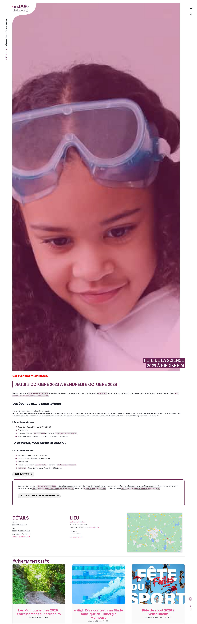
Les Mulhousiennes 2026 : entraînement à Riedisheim (39, 612)
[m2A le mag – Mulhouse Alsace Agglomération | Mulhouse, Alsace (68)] (27, 8)
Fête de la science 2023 (38, 393)
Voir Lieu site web (76, 537)
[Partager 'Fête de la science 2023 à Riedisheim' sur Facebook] (190, 606)
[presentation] (39, 584)
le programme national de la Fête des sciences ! (140, 488)
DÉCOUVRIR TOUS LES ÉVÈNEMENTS (38, 496)
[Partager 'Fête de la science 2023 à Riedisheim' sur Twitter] (191, 609)
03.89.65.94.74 (39, 433)
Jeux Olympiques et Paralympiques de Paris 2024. (53, 488)
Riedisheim (102, 393)
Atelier (14, 537)
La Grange (22, 468)
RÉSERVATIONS (22, 474)
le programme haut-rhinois (94, 488)
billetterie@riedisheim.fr (66, 465)
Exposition (21, 537)
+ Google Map (94, 527)
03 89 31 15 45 (40, 465)
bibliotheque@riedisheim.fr (66, 433)
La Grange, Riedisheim (78, 522)
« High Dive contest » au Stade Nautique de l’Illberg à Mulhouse (98, 613)
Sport (28, 537)
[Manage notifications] (190, 599)
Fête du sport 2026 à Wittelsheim (158, 612)
